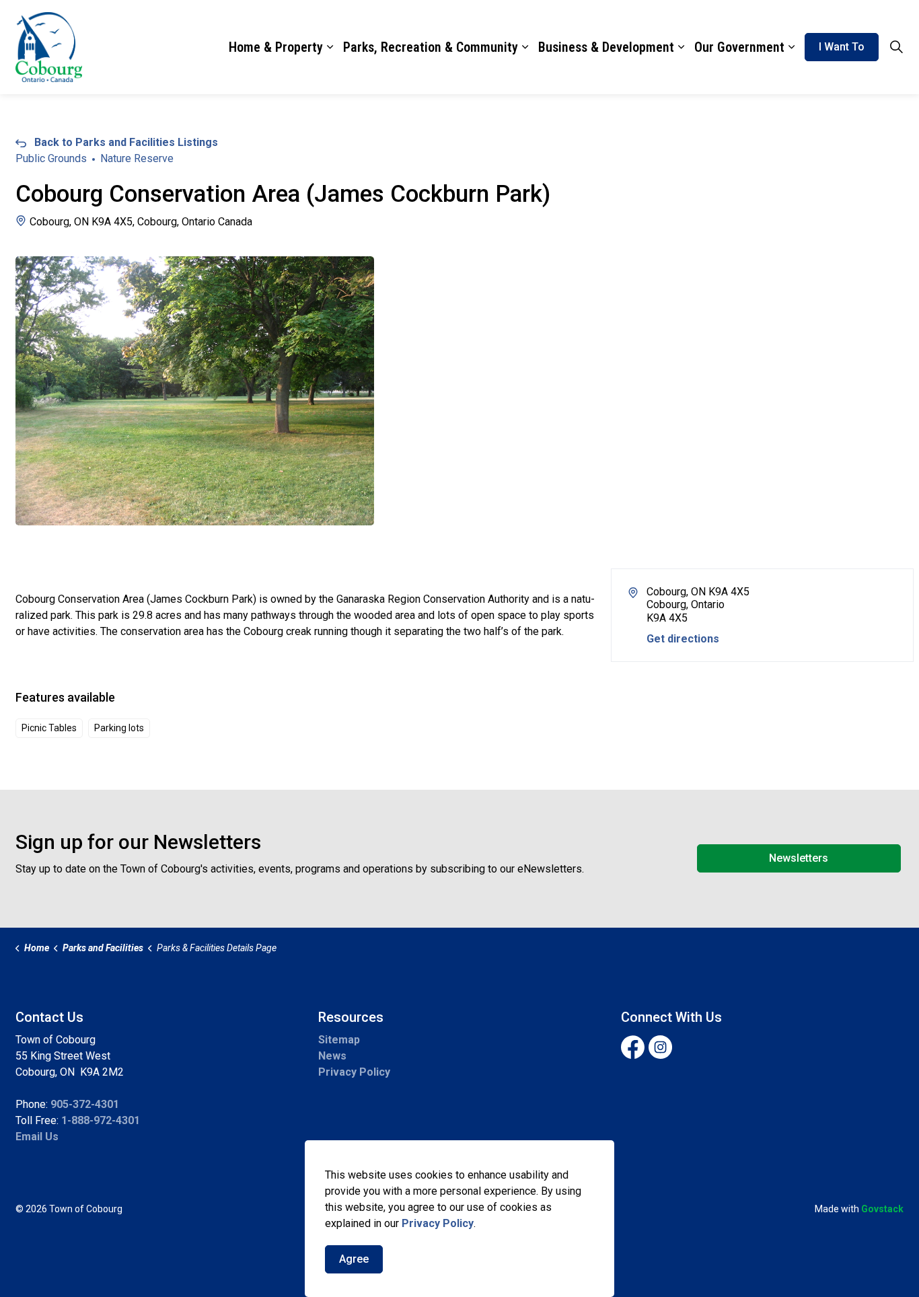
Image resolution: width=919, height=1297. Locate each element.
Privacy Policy (354, 1072)
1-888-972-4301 (100, 1120)
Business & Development (606, 47)
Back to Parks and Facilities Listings (126, 142)
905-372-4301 (84, 1104)
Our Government (739, 47)
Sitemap (339, 1039)
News (332, 1055)
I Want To (842, 46)
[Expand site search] (896, 47)
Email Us (37, 1136)
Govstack (882, 1208)
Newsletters (798, 858)
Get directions (683, 638)
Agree (354, 1259)
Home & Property (276, 47)
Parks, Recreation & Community (430, 47)
